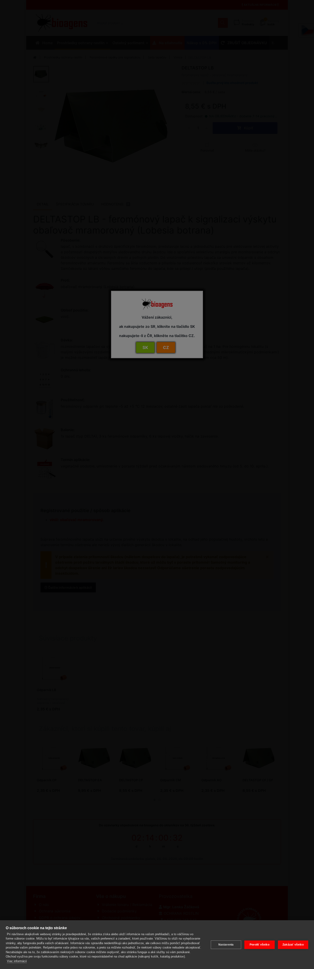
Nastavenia (226, 944)
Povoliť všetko (259, 944)
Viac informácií (17, 961)
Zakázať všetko (293, 944)
